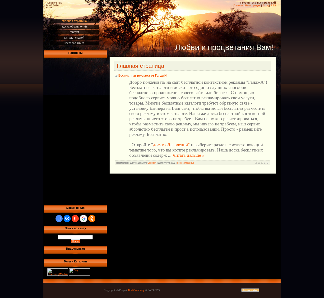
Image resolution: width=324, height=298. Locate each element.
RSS (273, 5)
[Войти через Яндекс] (75, 218)
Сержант (152, 163)
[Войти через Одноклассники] (91, 218)
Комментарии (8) (185, 163)
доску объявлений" (171, 144)
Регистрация (252, 5)
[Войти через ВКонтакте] (67, 218)
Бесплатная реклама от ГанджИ (142, 75)
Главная (238, 5)
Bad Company (136, 290)
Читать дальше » (188, 155)
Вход (265, 5)
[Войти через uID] (59, 218)
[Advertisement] (61, 131)
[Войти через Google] (83, 218)
